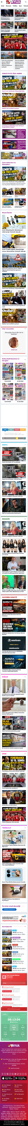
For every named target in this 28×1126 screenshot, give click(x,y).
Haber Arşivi (19, 1098)
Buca (17, 1113)
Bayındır (18, 1111)
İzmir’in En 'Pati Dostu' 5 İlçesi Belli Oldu (18, 940)
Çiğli (25, 1113)
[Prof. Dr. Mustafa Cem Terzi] (14, 342)
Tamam (22, 1124)
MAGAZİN (6, 519)
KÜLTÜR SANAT (16, 959)
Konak (2, 1118)
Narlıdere (19, 1118)
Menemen (13, 1118)
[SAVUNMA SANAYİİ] (25, 597)
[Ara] (25, 2)
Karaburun (4, 1116)
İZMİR (4, 1111)
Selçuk (12, 1119)
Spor (20, 6)
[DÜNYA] (25, 445)
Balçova (13, 1111)
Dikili (3, 1115)
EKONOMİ (15, 952)
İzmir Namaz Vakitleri (6, 1090)
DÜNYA (4, 445)
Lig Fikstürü (5, 1107)
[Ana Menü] (1, 2)
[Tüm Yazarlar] (25, 329)
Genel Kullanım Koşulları (15, 1107)
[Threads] (20, 1074)
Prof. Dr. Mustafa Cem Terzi (14, 349)
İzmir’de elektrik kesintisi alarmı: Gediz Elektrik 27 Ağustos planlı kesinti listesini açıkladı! (19, 969)
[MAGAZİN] (25, 519)
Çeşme (21, 1113)
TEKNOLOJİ (6, 828)
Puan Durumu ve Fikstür (7, 1094)
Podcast (16, 1109)
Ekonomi (8, 6)
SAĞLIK (5, 677)
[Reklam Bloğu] (14, 918)
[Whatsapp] (23, 1074)
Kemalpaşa (16, 1116)
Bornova (13, 1113)
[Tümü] (25, 359)
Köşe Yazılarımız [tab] (8, 329)
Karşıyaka (10, 1116)
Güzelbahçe (16, 1115)
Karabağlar (23, 1115)
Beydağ (8, 1113)
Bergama (3, 1113)
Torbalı (19, 1119)
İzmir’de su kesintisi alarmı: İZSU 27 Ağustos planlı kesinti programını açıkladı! (18, 933)
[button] (25, 155)
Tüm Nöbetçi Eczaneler (14, 1009)
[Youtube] (15, 1074)
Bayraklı (23, 1111)
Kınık (25, 1116)
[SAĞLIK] (25, 677)
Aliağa (8, 1111)
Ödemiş (24, 1118)
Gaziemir (10, 1115)
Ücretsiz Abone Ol (9, 909)
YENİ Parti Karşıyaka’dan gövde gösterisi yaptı (18, 948)
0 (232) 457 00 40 (7, 999)
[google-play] (20, 1078)
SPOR (4, 754)
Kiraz (21, 1116)
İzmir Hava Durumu (18, 1085)
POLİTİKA (15, 944)
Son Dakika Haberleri (5, 1099)
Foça (6, 1115)
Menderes (7, 1118)
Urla (23, 1119)
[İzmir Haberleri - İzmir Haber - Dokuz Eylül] (13, 2)
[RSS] (25, 1074)
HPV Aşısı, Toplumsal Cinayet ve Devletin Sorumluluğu (14, 333)
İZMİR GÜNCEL (16, 937)
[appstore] (7, 1078)
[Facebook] (2, 1074)
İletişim (11, 1109)
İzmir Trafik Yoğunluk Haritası (19, 1090)
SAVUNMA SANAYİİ (9, 597)
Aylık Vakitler (6, 1039)
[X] (5, 1074)
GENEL (14, 930)
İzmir (2, 6)
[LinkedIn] (13, 1074)
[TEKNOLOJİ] (25, 828)
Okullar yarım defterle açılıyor (18, 955)
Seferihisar (7, 1119)
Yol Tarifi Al (16, 991)
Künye (23, 1107)
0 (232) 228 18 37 (7, 991)
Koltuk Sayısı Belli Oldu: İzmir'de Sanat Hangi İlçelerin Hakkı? (18, 962)
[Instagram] (10, 1074)
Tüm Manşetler (20, 1094)
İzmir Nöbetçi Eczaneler (6, 1085)
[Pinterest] (7, 1074)
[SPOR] (25, 753)
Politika (15, 6)
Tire (16, 1119)
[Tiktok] (18, 1074)
